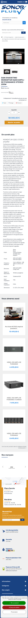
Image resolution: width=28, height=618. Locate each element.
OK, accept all (14, 603)
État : (2, 88)
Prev (3, 467)
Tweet (4, 103)
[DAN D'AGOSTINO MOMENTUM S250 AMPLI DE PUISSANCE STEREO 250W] (7, 71)
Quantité (14, 110)
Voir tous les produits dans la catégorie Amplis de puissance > (14, 447)
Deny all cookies (14, 607)
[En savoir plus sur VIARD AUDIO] (11, 467)
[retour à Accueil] (1, 37)
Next (25, 467)
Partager (11, 103)
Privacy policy (14, 615)
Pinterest (19, 103)
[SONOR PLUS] (14, 10)
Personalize (14, 612)
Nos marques (7, 455)
